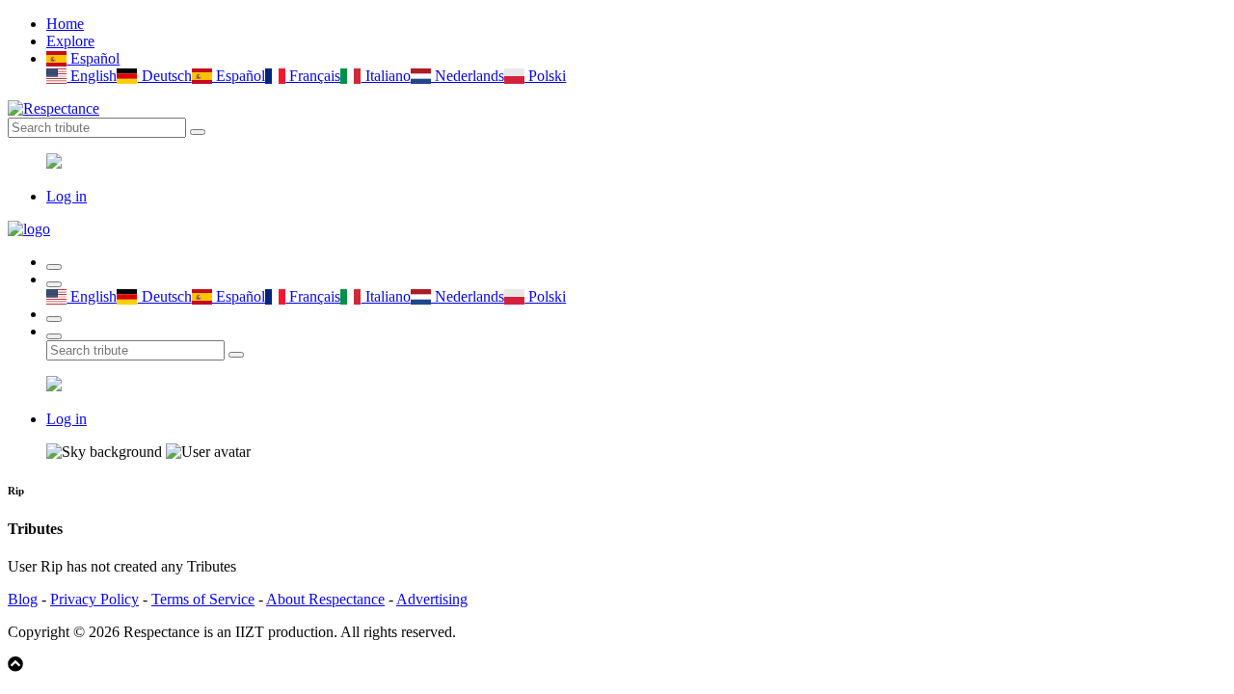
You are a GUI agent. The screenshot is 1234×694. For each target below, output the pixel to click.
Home (65, 23)
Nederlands (467, 75)
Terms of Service (203, 599)
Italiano (386, 75)
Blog (23, 599)
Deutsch (164, 75)
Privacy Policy (94, 599)
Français (312, 75)
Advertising (432, 599)
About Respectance (325, 599)
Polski (545, 75)
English (92, 75)
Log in (66, 196)
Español (93, 58)
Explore (70, 41)
